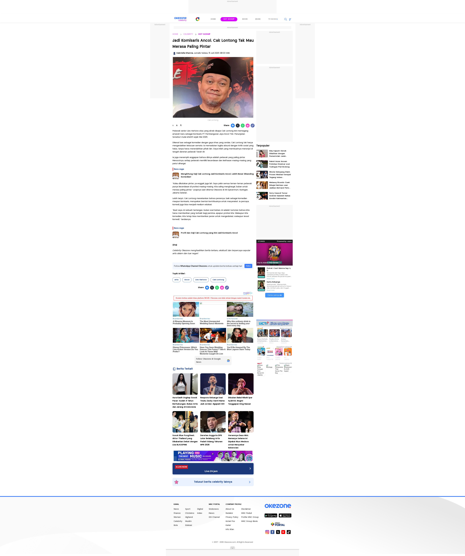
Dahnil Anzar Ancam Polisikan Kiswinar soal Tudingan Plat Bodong (279, 164)
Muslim (188, 521)
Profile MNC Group (250, 517)
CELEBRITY (188, 34)
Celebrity (178, 521)
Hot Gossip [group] (228, 19)
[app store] (285, 515)
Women (177, 517)
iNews (211, 513)
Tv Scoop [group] (273, 19)
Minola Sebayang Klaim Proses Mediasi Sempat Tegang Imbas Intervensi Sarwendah (280, 175)
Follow (248, 266)
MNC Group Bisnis (249, 521)
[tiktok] (289, 532)
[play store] (270, 515)
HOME (175, 34)
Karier (228, 525)
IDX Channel (214, 517)
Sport (187, 509)
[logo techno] (180, 19)
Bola (176, 525)
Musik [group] (258, 19)
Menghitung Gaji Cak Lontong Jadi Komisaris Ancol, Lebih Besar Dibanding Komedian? (217, 175)
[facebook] (273, 532)
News (176, 509)
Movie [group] (245, 19)
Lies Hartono (201, 280)
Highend (189, 517)
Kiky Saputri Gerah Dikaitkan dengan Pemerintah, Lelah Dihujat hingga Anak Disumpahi (278, 154)
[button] (277, 19)
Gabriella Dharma (184, 53)
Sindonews (214, 509)
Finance (177, 513)
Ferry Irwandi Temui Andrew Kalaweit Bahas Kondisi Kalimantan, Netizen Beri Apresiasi (279, 196)
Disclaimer (246, 509)
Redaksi (229, 513)
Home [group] (213, 19)
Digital (200, 509)
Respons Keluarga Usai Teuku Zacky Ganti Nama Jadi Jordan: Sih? (212, 401)
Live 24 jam (211, 471)
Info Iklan (230, 529)
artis (176, 280)
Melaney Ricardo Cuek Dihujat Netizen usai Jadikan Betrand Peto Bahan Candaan (279, 185)
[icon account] (174, 53)
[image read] (175, 176)
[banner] (213, 461)
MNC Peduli (246, 513)
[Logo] (197, 19)
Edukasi (188, 525)
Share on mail (248, 125)
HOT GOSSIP (204, 34)
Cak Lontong (218, 280)
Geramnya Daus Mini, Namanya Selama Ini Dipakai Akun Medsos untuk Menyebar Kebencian (238, 442)
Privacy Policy (232, 517)
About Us (230, 509)
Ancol (186, 280)
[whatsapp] (243, 125)
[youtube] (283, 532)
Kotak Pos (230, 521)
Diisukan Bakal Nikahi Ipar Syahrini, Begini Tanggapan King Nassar (240, 401)
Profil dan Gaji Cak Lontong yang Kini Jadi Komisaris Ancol (209, 233)
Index (199, 513)
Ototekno (189, 513)
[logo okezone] (278, 506)
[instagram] (267, 532)
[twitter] (278, 532)
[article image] (262, 153)
